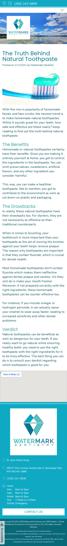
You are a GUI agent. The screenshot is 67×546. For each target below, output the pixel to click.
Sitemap (33, 527)
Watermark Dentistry (33, 521)
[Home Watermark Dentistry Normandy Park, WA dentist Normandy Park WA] (33, 431)
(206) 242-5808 (25, 4)
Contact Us (34, 512)
